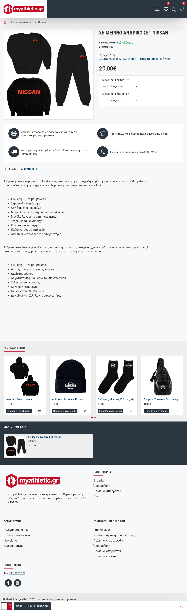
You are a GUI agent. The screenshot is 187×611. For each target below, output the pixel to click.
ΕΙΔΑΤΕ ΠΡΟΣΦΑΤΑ (15, 426)
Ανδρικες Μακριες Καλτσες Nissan (117, 399)
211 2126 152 (17, 573)
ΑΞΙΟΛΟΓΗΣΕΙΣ (29, 169)
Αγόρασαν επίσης (14, 347)
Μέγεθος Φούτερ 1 (114, 80)
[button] (92, 417)
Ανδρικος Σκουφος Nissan (67, 399)
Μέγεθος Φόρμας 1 (114, 94)
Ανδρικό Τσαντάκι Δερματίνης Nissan (163, 399)
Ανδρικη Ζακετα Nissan (19, 399)
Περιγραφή (10, 169)
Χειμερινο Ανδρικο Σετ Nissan (44, 437)
